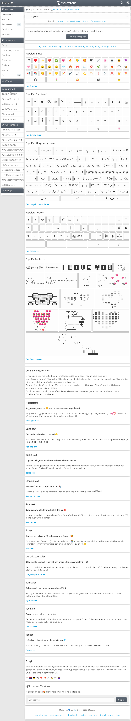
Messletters (7, 14)
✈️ (48, 678)
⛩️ (44, 678)
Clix (74, 710)
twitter (83, 715)
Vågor (5, 70)
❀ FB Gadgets (8, 185)
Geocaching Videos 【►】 (13, 170)
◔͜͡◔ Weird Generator (48, 46)
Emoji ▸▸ (29, 548)
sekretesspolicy (57, 715)
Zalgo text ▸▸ (32, 472)
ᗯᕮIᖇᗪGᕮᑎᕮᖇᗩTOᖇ (11, 160)
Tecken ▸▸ (30, 650)
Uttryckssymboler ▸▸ (35, 574)
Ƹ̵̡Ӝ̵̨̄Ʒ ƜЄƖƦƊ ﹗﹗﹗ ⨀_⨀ (13, 155)
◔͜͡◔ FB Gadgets (90, 46)
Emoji (4, 45)
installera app (106, 715)
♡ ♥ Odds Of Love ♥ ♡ (12, 175)
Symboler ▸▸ (31, 600)
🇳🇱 (30, 678)
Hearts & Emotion (74, 21)
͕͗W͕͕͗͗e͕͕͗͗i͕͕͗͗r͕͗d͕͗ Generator (10, 109)
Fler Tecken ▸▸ (32, 251)
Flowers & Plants (98, 21)
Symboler (6, 55)
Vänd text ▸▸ (31, 446)
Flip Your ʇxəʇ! (8, 114)
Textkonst (6, 60)
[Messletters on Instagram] (5, 3)
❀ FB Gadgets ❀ (9, 104)
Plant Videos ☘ (9, 135)
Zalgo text (7, 24)
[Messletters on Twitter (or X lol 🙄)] (9, 3)
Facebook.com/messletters (66, 9)
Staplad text (8, 29)
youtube (93, 715)
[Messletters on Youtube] (12, 3)
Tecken (5, 65)
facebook (72, 715)
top (118, 715)
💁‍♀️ (59, 678)
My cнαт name (9, 119)
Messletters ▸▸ (32, 420)
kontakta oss (41, 715)
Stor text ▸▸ (31, 522)
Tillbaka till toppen (77, 36)
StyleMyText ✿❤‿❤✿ (12, 140)
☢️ (34, 678)
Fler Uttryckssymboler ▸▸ (37, 204)
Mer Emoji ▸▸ (31, 86)
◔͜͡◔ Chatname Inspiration (70, 46)
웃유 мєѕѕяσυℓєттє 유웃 (13, 150)
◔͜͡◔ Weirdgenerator (107, 46)
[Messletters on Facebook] (2, 3)
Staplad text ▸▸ (33, 496)
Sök (4, 75)
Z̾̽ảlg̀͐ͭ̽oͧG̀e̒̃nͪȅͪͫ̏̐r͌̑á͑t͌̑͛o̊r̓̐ (9, 94)
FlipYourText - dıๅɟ (10, 165)
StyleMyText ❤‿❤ (10, 99)
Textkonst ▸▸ (31, 626)
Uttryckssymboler (10, 50)
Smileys (60, 21)
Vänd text (6, 19)
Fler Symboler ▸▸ (33, 135)
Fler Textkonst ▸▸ (33, 359)
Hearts (86, 21)
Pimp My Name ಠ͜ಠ (11, 129)
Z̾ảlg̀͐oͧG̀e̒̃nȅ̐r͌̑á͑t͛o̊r (9, 145)
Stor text (6, 34)
